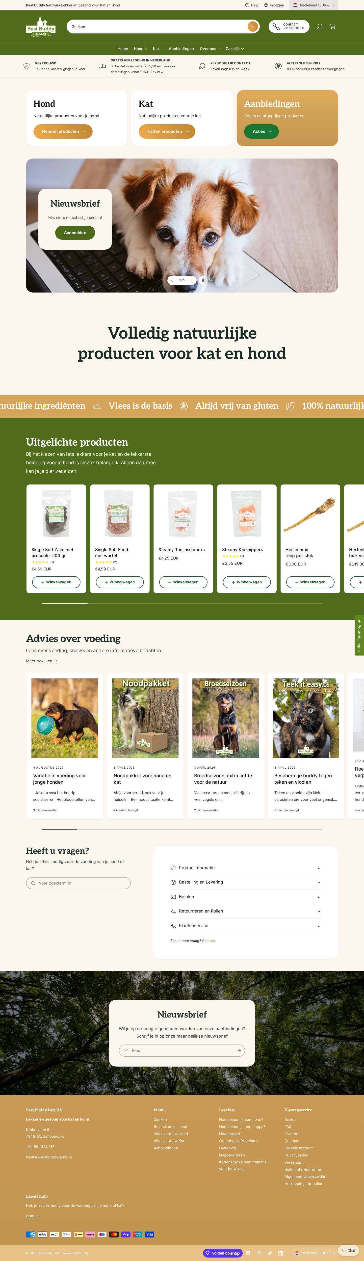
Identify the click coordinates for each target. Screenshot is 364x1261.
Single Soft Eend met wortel (111, 552)
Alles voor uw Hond (171, 1133)
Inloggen (277, 5)
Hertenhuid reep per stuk (299, 552)
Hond (138, 48)
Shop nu (65, 232)
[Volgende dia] (191, 280)
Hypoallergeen (232, 1155)
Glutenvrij (227, 1148)
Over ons (208, 48)
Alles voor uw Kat (169, 1140)
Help (255, 5)
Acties (259, 131)
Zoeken (160, 1119)
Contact (208, 941)
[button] (332, 26)
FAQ (288, 1126)
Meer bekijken (39, 660)
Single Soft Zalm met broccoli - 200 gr (52, 552)
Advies (290, 1119)
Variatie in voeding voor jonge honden (59, 779)
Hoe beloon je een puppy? (242, 1126)
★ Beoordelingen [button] (359, 635)
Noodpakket (229, 1133)
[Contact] (319, 26)
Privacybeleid (296, 1155)
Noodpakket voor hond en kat (142, 779)
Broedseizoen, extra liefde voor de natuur (223, 779)
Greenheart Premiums (238, 1140)
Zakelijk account (299, 1148)
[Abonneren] (239, 1051)
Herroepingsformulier (304, 1183)
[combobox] (163, 26)
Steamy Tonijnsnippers (181, 549)
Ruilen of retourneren (303, 1169)
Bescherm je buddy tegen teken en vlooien (303, 779)
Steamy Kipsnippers (242, 549)
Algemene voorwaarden (305, 1176)
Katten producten (164, 131)
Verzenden (294, 1162)
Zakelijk (233, 48)
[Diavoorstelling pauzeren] (203, 280)
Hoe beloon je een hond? (241, 1119)
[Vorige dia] (172, 280)
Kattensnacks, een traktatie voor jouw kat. (243, 1165)
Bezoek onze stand (170, 1126)
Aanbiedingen (166, 1148)
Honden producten (60, 131)
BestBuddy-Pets (48, 1253)
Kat (156, 48)
